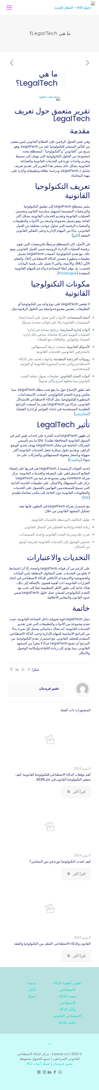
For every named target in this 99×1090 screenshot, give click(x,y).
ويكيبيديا (74, 459)
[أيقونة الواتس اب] (60, 1072)
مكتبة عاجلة (67, 1022)
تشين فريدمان (49, 688)
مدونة (31, 982)
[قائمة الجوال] (9, 7)
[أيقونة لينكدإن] (50, 1072)
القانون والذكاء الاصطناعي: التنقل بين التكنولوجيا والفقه (52, 943)
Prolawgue (68, 273)
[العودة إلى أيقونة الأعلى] (49, 1044)
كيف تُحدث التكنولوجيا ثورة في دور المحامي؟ (60, 861)
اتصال (31, 996)
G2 (86, 497)
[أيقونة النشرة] (39, 1072)
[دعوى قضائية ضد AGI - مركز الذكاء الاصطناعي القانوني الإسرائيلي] (75, 7)
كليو (75, 235)
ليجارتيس (81, 413)
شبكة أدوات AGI (38, 1064)
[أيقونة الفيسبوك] (55, 1072)
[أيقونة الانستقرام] (44, 1072)
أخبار (31, 989)
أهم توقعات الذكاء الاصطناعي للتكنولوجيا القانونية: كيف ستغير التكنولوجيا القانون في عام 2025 (53, 777)
